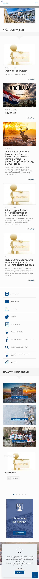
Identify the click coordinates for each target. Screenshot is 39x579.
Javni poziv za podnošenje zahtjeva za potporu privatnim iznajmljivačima (19, 262)
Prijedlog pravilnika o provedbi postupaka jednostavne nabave (16, 213)
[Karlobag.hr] (4, 2)
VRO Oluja (10, 112)
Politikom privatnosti (21, 565)
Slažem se (19, 572)
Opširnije (31, 79)
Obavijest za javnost (16, 70)
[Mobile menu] (36, 2)
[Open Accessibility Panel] (35, 575)
